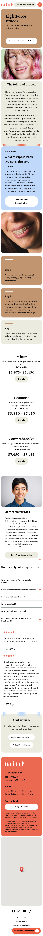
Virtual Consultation (21, 745)
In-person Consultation (21, 737)
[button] (39, 559)
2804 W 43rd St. (15, 778)
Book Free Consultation (21, 555)
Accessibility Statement (21, 925)
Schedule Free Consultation (21, 41)
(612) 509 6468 (22, 807)
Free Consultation (25, 4)
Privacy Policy (21, 921)
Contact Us (21, 917)
